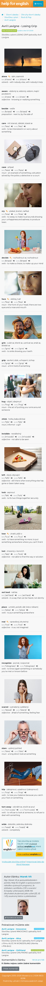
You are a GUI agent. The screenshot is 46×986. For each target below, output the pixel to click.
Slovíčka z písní (11, 17)
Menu (39, 4)
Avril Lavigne (10, 20)
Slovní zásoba (12, 15)
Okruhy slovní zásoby (30, 15)
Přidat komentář (10, 969)
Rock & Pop (26, 17)
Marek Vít (26, 876)
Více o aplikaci (29, 854)
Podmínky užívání (11, 981)
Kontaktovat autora (14, 918)
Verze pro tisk (38, 960)
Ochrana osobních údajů (32, 981)
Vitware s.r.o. (27, 976)
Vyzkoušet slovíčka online (13, 862)
